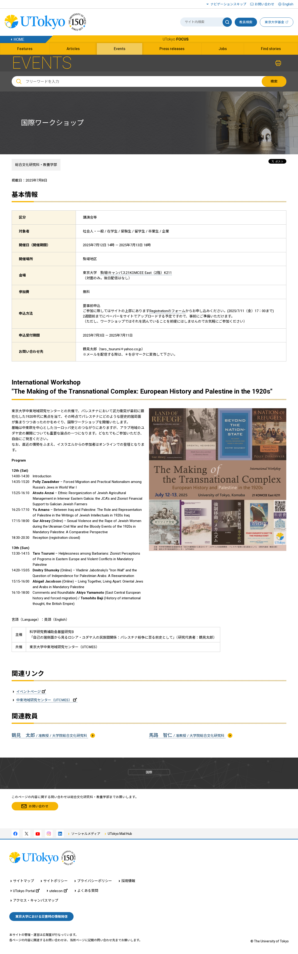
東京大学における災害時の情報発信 (41, 916)
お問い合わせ (264, 4)
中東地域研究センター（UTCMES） (44, 700)
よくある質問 (87, 891)
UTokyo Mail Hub (120, 834)
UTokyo (176, 39)
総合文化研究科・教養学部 (36, 165)
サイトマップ (23, 881)
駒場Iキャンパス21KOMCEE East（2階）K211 (136, 273)
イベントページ (28, 692)
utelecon (56, 891)
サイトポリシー (55, 881)
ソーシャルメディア (85, 834)
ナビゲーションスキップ (228, 4)
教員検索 (245, 22)
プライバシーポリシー (94, 881)
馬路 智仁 (187, 735)
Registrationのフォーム (167, 311)
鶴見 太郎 (50, 735)
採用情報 (128, 881)
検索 (274, 81)
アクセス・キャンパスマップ (35, 900)
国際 (149, 772)
